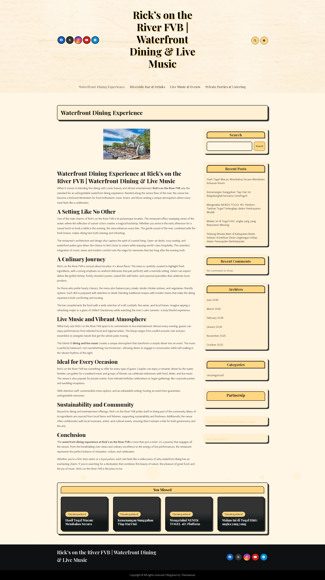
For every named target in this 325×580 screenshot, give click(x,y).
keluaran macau (228, 421)
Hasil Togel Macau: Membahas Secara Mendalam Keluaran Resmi (79, 525)
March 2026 (214, 308)
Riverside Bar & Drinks (147, 87)
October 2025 (215, 344)
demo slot (212, 421)
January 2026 (214, 326)
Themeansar (188, 575)
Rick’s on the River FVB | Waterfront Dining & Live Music (162, 39)
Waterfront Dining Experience (102, 87)
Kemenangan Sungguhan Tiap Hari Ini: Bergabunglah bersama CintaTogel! (135, 525)
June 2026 (213, 300)
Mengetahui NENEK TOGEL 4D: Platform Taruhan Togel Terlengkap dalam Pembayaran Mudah (234, 208)
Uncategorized (215, 375)
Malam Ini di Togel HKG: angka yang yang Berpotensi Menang (239, 524)
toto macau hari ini (217, 439)
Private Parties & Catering (225, 87)
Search (236, 135)
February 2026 (215, 317)
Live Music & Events (185, 87)
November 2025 (216, 335)
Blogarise (171, 575)
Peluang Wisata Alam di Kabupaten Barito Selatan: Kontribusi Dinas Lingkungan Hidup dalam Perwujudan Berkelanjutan (232, 237)
